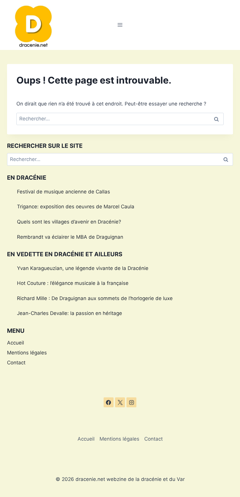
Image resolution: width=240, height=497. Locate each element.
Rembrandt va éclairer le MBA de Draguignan (70, 237)
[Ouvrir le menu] (120, 25)
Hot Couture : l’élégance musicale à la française (72, 283)
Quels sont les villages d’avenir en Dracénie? (69, 222)
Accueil (15, 343)
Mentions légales (27, 353)
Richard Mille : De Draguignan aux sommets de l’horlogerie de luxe (95, 298)
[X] (120, 402)
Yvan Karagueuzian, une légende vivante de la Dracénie (82, 268)
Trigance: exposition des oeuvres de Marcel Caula (75, 206)
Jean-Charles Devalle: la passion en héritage (69, 313)
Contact (16, 363)
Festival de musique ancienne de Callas (63, 192)
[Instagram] (131, 402)
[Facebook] (109, 402)
